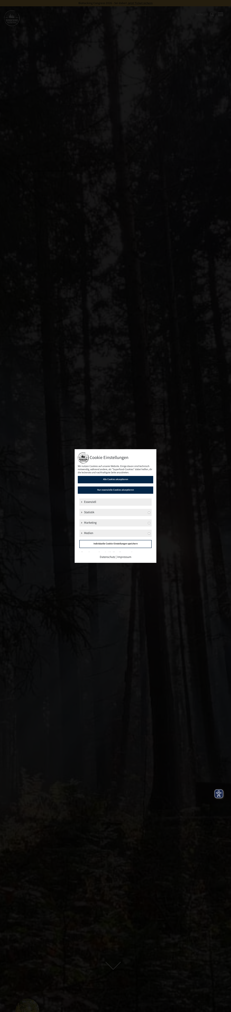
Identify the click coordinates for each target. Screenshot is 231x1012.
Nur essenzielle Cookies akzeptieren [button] (115, 490)
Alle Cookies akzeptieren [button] (115, 479)
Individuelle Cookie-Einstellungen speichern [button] (116, 544)
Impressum (124, 557)
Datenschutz (107, 557)
